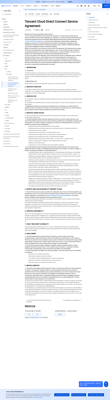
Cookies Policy (38, 397)
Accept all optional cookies (62, 394)
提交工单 (39, 317)
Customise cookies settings (96, 394)
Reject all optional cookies (79, 394)
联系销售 (32, 317)
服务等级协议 (45, 14)
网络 (51, 14)
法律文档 (38, 14)
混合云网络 (56, 14)
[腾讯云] (6, 6)
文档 (26, 14)
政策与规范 (31, 14)
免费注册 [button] (106, 5)
